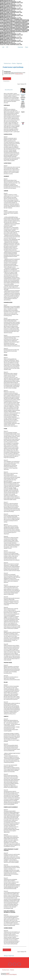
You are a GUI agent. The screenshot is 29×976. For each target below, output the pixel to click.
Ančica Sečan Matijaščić (11, 974)
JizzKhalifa (23, 94)
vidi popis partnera (19, 73)
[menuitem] (6, 47)
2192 (23, 100)
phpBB (7, 973)
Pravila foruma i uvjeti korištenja (13, 67)
